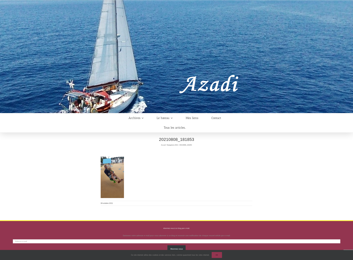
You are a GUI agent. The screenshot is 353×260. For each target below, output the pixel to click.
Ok (217, 255)
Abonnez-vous (176, 249)
